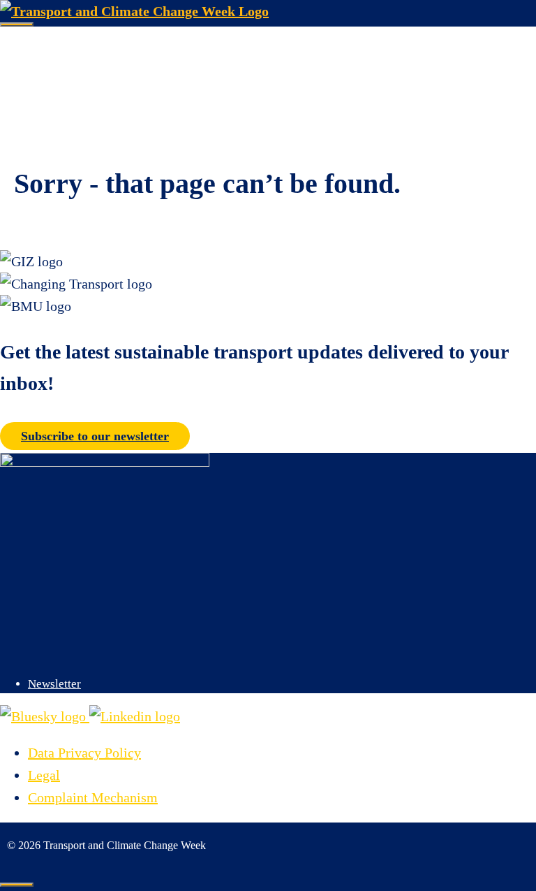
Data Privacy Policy (84, 752)
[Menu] (17, 24)
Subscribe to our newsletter (95, 436)
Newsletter (54, 683)
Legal (44, 775)
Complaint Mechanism (93, 797)
